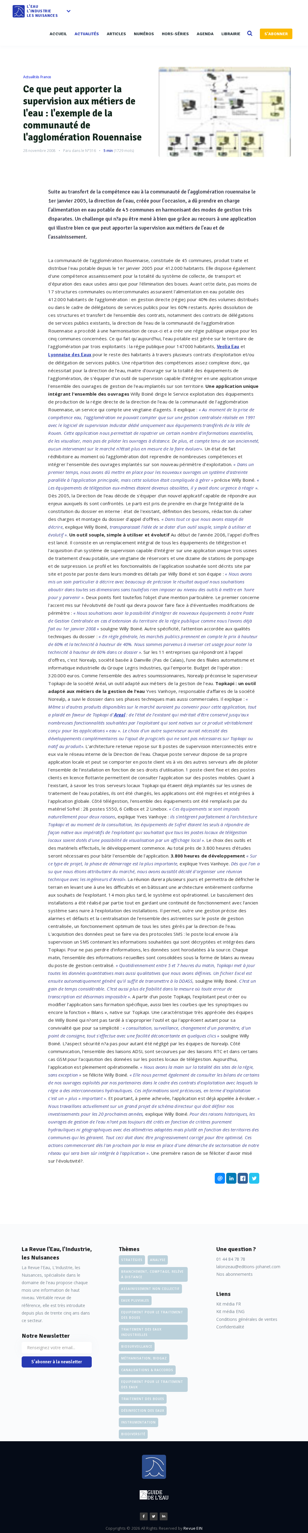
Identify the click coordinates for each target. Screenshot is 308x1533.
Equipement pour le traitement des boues (152, 1315)
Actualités (87, 33)
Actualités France (37, 76)
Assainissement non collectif (150, 1289)
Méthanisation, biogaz (144, 1358)
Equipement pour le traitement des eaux (152, 1384)
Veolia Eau (228, 347)
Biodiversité (133, 1434)
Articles (116, 33)
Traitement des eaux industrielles (141, 1332)
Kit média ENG (230, 1311)
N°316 (90, 150)
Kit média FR (228, 1304)
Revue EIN (192, 1528)
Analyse (157, 1260)
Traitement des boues (142, 1399)
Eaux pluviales (135, 1300)
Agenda (205, 33)
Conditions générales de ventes (246, 1319)
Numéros (144, 33)
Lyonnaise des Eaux (69, 355)
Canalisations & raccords (147, 1370)
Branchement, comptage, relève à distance (152, 1274)
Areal (119, 715)
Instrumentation (138, 1422)
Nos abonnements (234, 1274)
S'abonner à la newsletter (56, 1362)
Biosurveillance (136, 1346)
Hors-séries (175, 33)
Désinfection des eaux (142, 1410)
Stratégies (132, 1260)
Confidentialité (230, 1327)
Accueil (58, 33)
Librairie (230, 33)
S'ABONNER (276, 33)
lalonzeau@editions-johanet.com (248, 1266)
